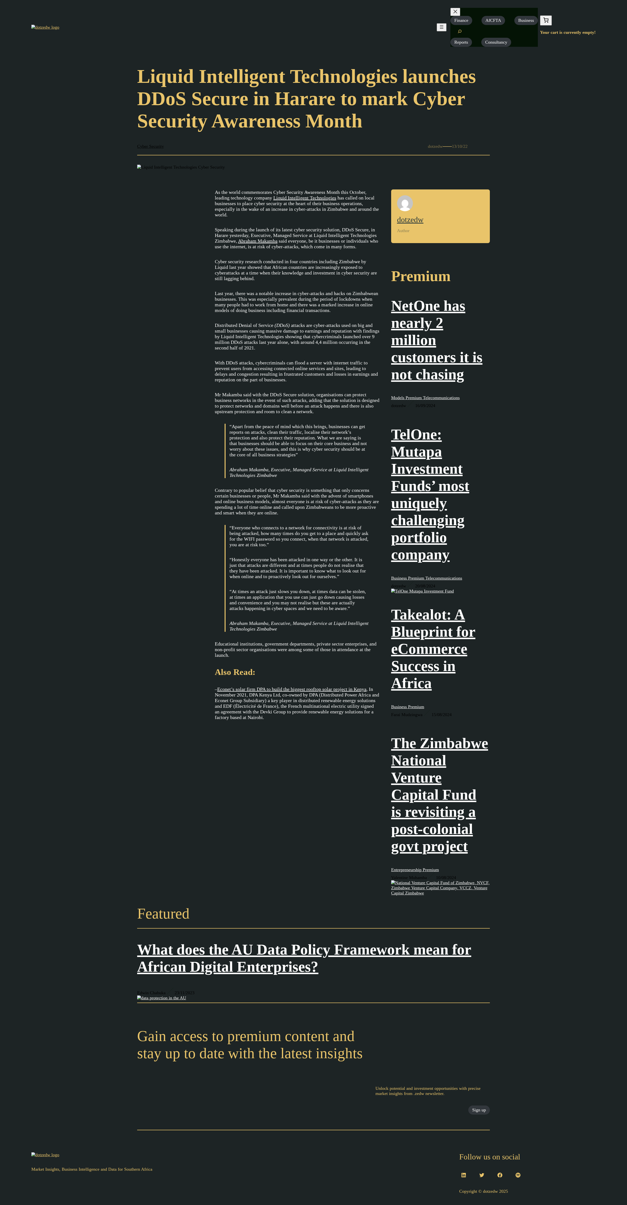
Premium (414, 397)
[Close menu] (455, 12)
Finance (461, 20)
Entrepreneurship (407, 869)
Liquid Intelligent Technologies (304, 197)
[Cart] (546, 20)
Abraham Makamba (257, 241)
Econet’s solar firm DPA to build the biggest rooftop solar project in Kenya (291, 689)
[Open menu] (441, 27)
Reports (461, 42)
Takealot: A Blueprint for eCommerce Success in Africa (433, 648)
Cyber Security (150, 146)
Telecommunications (441, 397)
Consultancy (496, 42)
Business (526, 20)
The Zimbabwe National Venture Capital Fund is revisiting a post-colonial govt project (439, 794)
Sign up (479, 1109)
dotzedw (410, 219)
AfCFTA (493, 20)
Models (398, 397)
